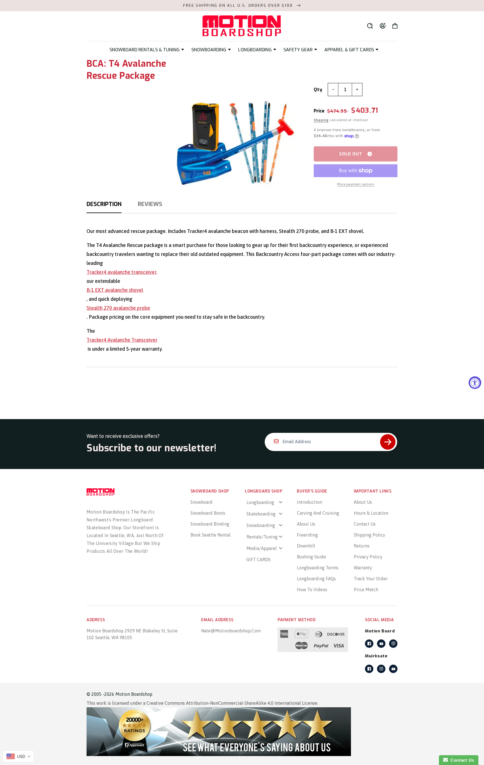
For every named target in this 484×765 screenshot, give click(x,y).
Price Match (366, 589)
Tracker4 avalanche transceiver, (122, 272)
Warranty (363, 567)
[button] (147, 50)
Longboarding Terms (317, 567)
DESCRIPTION (104, 204)
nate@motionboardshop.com (231, 630)
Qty (318, 90)
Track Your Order (371, 578)
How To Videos (312, 589)
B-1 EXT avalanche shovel (115, 290)
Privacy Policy (368, 556)
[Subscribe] (387, 442)
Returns (361, 545)
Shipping (321, 120)
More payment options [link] (355, 184)
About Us (306, 523)
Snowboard (201, 502)
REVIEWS (150, 204)
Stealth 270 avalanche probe (118, 308)
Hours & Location (371, 513)
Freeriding (307, 534)
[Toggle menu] (280, 502)
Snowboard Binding (209, 523)
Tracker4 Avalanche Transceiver (122, 340)
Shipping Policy (369, 534)
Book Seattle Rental (210, 534)
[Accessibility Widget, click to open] (475, 382)
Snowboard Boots (207, 513)
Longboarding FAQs (316, 578)
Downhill (306, 545)
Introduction (309, 502)
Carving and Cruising (318, 513)
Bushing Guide (311, 556)
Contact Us (365, 523)
